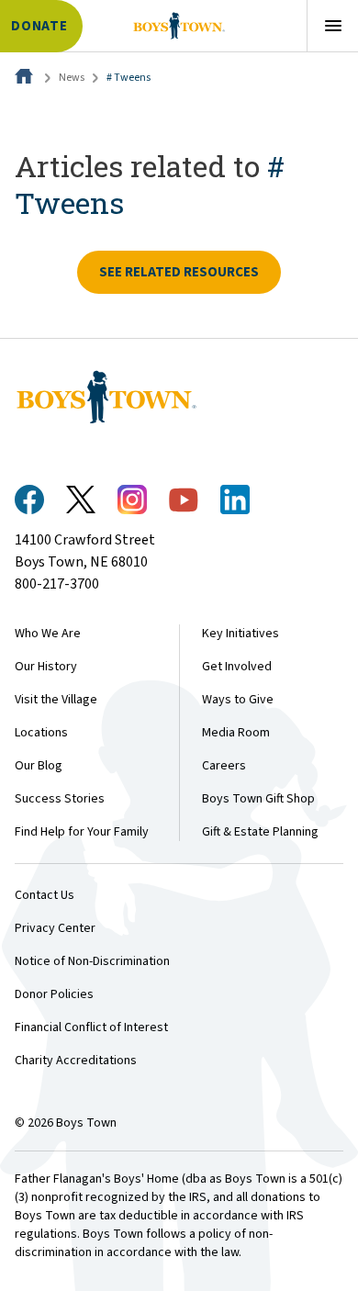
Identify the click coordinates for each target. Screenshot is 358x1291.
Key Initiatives (240, 633)
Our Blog (38, 766)
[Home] (26, 77)
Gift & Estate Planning (260, 832)
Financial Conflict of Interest (91, 1027)
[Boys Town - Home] (178, 25)
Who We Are (48, 633)
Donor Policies (54, 994)
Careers (224, 766)
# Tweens (128, 77)
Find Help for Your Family (82, 832)
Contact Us (44, 895)
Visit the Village (56, 699)
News (71, 77)
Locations (41, 733)
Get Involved (237, 666)
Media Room (236, 733)
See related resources (179, 272)
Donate (39, 26)
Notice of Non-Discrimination (92, 961)
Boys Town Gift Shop (258, 799)
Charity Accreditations (76, 1060)
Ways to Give (238, 699)
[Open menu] (332, 25)
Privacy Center (55, 928)
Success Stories (60, 799)
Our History (46, 666)
